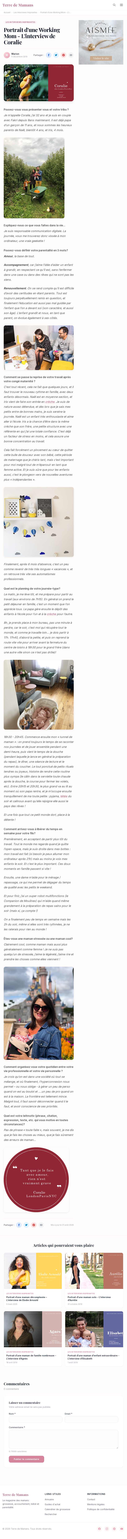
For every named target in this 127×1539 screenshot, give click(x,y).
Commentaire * (17, 1427)
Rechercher (51, 1514)
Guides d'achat (52, 1504)
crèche (50, 401)
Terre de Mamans (15, 1495)
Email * (68, 1413)
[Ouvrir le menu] (121, 5)
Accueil (7, 12)
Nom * (12, 1413)
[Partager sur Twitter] (56, 55)
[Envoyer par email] (71, 55)
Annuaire (49, 1499)
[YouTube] (122, 1529)
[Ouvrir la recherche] (114, 5)
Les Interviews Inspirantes (25, 12)
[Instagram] (107, 1529)
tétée (64, 796)
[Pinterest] (114, 1529)
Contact (91, 1499)
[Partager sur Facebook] (48, 55)
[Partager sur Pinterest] (63, 55)
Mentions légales (96, 1504)
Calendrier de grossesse (57, 1509)
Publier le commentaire (26, 1459)
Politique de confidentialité (100, 1509)
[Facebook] (99, 1529)
